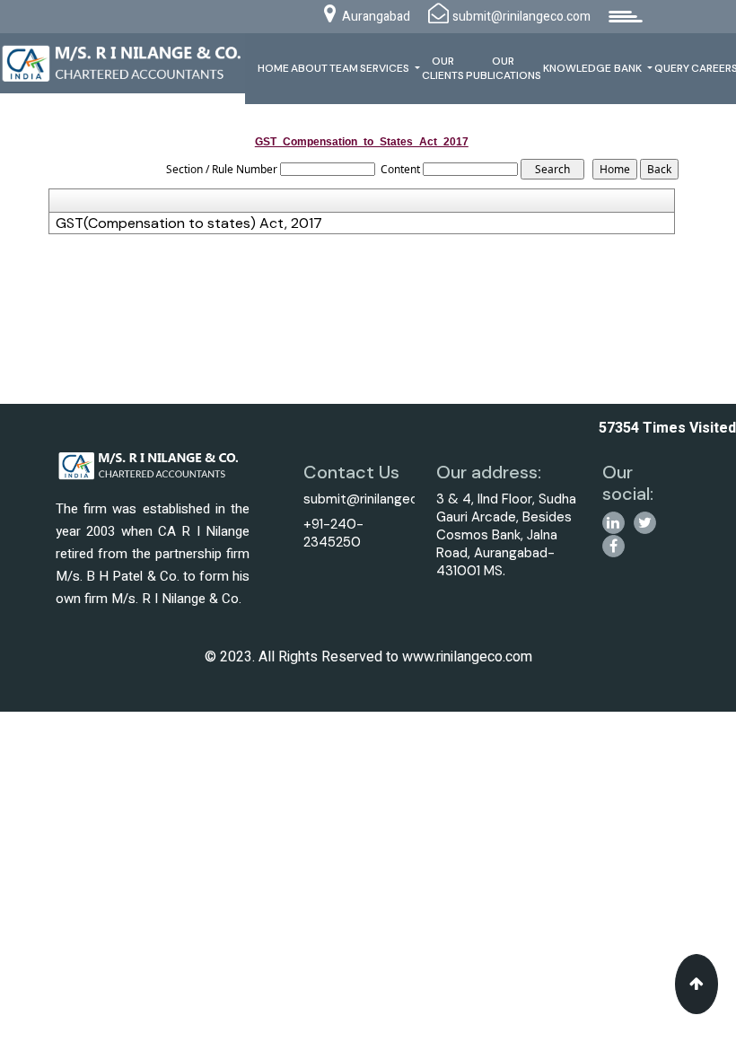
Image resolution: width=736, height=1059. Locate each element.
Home (273, 68)
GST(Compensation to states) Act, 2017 (189, 223)
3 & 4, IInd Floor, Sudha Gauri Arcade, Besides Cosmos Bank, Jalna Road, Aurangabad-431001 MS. (506, 535)
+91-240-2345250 (333, 533)
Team (343, 68)
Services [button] (386, 68)
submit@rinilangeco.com (380, 499)
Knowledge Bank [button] (593, 68)
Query (671, 68)
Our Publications (503, 68)
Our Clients (443, 68)
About (309, 68)
